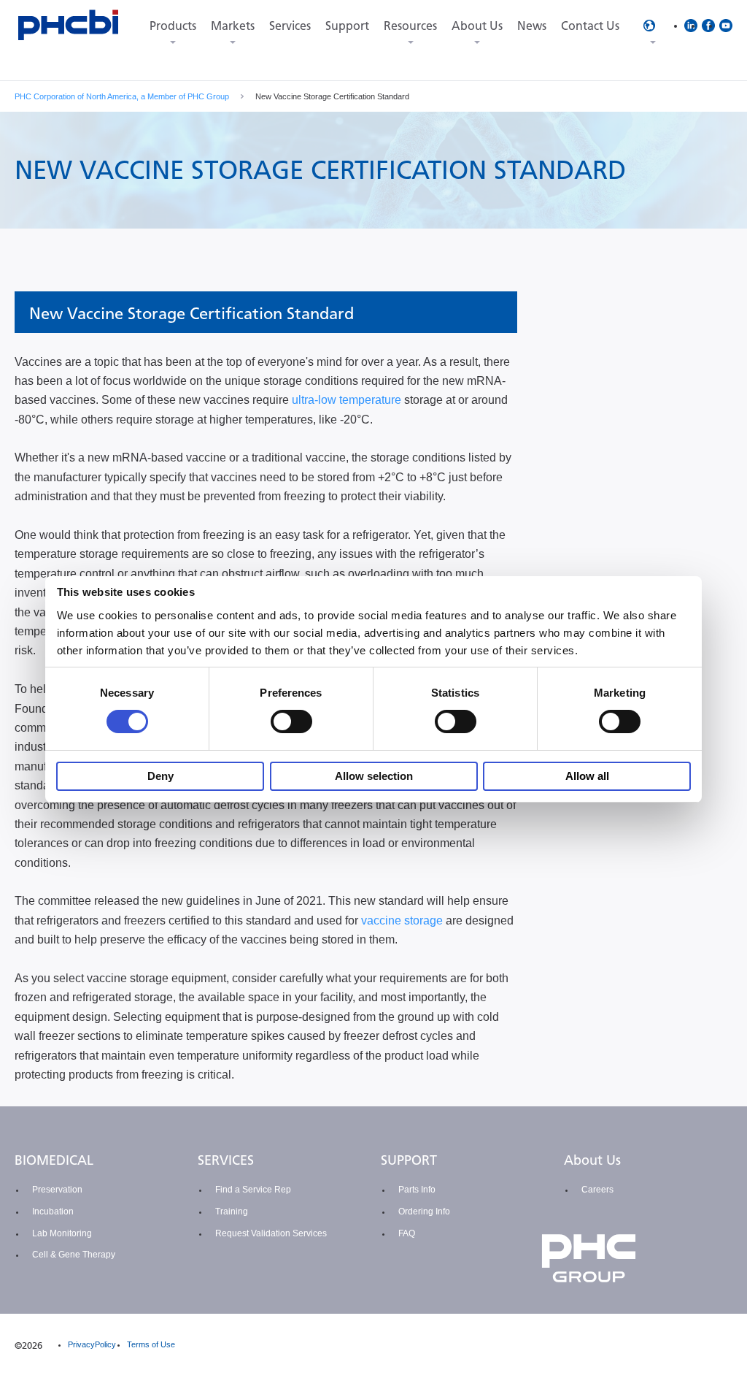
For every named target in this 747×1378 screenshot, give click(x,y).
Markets (233, 26)
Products (173, 26)
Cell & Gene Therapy (73, 1254)
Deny (160, 776)
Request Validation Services (271, 1233)
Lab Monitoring (62, 1233)
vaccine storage (402, 920)
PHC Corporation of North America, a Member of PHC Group (122, 96)
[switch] (291, 721)
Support (347, 26)
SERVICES (226, 1160)
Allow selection (374, 776)
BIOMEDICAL (54, 1160)
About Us (477, 26)
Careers (597, 1189)
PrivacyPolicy (92, 1344)
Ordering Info (424, 1211)
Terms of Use (151, 1344)
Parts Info (417, 1189)
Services (290, 26)
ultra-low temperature (346, 400)
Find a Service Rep (253, 1189)
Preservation (57, 1189)
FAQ (406, 1233)
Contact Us (590, 26)
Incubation (53, 1211)
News (531, 26)
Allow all (587, 776)
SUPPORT (409, 1160)
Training (231, 1211)
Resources (410, 26)
